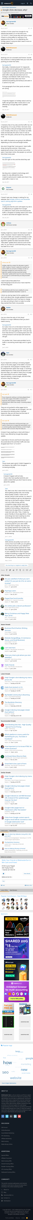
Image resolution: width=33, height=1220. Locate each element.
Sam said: (4, 394)
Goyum (8, 187)
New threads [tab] (12, 830)
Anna (6, 740)
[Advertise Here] (25, 1022)
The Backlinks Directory (13, 702)
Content (14, 632)
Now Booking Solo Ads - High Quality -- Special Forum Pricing (18, 726)
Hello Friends (9, 665)
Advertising (12, 728)
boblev (6, 728)
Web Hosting (5, 1141)
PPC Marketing (5, 1136)
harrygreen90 (6, 12)
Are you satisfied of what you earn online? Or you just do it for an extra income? (18, 581)
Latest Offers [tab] (4, 890)
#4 (31, 122)
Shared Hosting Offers (7, 1164)
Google (12, 714)
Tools (3, 885)
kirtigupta (7, 649)
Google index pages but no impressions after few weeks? (15, 809)
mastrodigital (8, 632)
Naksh (8, 307)
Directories (11, 704)
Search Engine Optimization (18, 681)
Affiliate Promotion (6, 1158)
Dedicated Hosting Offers (8, 1172)
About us (17, 1218)
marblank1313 (8, 592)
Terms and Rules (9, 1218)
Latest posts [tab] (4, 830)
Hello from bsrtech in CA (13, 687)
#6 (31, 194)
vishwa (8, 223)
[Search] (31, 3)
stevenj (6, 750)
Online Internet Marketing (14, 740)
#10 (31, 314)
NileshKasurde (8, 758)
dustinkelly (7, 765)
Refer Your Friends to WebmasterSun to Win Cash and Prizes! (16, 861)
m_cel (6, 607)
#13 (31, 389)
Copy (3, 881)
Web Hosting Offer (6, 1161)
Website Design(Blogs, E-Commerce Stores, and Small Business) (18, 639)
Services (14, 642)
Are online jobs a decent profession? (18, 606)
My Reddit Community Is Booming (17, 695)
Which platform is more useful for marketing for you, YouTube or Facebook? (17, 736)
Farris (6, 696)
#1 (31, 28)
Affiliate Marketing (6, 1138)
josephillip (7, 802)
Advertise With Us (8, 1195)
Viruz (6, 667)
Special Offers (5, 1155)
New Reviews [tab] (13, 890)
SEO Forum (4, 1127)
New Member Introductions (17, 649)
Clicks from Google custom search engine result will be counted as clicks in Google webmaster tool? (18, 819)
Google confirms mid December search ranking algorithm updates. (15, 200)
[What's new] (27, 3)
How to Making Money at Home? (15, 848)
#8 (31, 230)
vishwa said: (5, 262)
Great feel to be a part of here (15, 763)
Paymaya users (10, 591)
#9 (31, 258)
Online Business (5, 1130)
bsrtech (7, 689)
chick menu (8, 681)
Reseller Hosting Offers (7, 1166)
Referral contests (6, 857)
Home (23, 1218)
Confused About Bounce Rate (15, 756)
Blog (5, 1192)
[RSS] (27, 1218)
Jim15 (6, 585)
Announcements (12, 617)
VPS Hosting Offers (6, 1169)
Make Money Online (13, 585)
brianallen (7, 714)
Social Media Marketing (15, 696)
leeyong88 (7, 659)
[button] (2, 3)
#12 (31, 359)
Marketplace (7, 1201)
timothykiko (8, 823)
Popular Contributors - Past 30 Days (14, 896)
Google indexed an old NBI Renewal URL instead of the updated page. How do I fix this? (18, 798)
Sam (7, 353)
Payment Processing (18, 600)
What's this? (29, 885)
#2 (31, 54)
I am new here (10, 648)
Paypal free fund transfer (14, 598)
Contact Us (7, 1198)
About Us (6, 1189)
